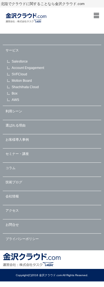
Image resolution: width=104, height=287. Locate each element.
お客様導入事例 (17, 140)
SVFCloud (19, 74)
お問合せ (12, 225)
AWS (15, 100)
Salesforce (20, 61)
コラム (11, 168)
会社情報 (12, 196)
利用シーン (14, 111)
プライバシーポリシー (22, 239)
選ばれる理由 (16, 125)
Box (14, 93)
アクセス (12, 210)
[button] (96, 15)
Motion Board (22, 81)
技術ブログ (14, 182)
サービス (12, 50)
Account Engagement (28, 68)
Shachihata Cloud (25, 87)
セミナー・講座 (17, 154)
